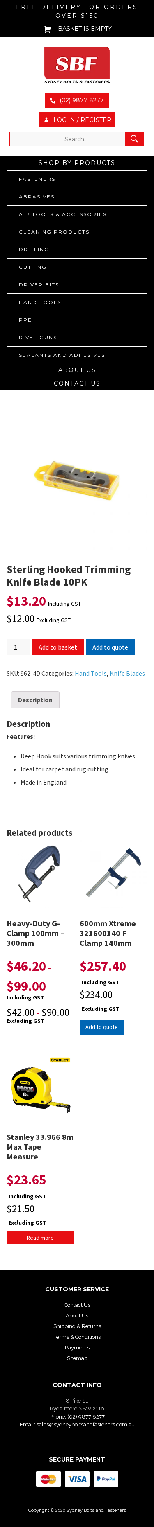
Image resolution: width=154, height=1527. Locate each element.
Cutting (33, 267)
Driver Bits (39, 285)
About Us (77, 370)
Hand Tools (40, 302)
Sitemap (77, 1358)
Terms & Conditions (77, 1337)
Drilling (34, 249)
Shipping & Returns (77, 1326)
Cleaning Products (54, 232)
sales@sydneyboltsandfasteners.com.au (86, 1424)
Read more (40, 1237)
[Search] (134, 139)
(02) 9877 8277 (86, 1417)
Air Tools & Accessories (63, 214)
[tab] (35, 699)
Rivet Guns (38, 337)
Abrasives (37, 197)
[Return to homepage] (77, 65)
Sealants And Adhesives (62, 355)
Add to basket (58, 647)
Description (35, 700)
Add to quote (110, 647)
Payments (77, 1347)
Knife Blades (127, 673)
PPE (25, 320)
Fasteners (37, 179)
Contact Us (77, 383)
